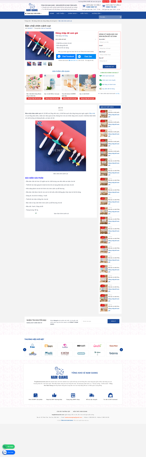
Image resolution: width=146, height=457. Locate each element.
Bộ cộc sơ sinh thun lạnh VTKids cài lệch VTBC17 (114, 277)
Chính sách (72, 13)
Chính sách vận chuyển (108, 80)
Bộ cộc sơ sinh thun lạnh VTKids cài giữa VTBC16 (114, 287)
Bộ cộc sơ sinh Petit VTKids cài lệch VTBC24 (114, 209)
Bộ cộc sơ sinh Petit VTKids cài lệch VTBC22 (114, 229)
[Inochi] (81, 353)
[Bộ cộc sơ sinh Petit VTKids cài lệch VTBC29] (104, 162)
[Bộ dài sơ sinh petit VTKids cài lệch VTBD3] (104, 133)
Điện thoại (102, 51)
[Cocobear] (113, 346)
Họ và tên (102, 39)
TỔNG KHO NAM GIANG (67, 420)
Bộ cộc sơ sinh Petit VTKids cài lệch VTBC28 (114, 170)
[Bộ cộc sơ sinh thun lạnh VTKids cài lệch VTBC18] (104, 269)
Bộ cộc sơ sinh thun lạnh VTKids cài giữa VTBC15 (114, 296)
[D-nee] (32, 346)
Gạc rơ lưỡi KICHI (84, 94)
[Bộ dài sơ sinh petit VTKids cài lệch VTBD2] (104, 143)
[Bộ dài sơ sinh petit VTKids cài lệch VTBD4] (104, 123)
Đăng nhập (106, 1)
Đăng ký (113, 1)
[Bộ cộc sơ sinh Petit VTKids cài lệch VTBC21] (104, 240)
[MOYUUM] (81, 346)
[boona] (113, 353)
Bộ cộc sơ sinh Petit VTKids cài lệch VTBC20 (114, 248)
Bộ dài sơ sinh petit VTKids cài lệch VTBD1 (113, 151)
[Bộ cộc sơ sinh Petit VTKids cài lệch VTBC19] (104, 259)
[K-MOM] (65, 353)
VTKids (110, 110)
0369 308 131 (91, 7)
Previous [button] (25, 87)
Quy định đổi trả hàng (108, 88)
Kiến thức (85, 13)
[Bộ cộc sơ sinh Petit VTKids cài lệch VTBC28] (104, 172)
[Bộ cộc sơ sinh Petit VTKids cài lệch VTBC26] (104, 191)
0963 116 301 (111, 7)
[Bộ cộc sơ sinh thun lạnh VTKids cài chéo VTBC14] (104, 307)
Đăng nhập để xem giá (67, 33)
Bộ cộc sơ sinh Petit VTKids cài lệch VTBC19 (114, 258)
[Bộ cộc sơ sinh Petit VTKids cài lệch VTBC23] (104, 220)
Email (101, 45)
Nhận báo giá (109, 66)
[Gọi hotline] (5, 446)
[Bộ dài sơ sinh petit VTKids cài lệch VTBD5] (104, 114)
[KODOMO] (32, 353)
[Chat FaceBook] (66, 56)
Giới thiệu (61, 13)
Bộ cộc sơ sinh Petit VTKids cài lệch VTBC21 (114, 238)
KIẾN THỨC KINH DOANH (80, 411)
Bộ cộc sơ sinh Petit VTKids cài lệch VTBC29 (114, 161)
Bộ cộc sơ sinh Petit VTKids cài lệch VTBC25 (114, 200)
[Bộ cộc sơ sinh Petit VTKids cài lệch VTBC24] (104, 210)
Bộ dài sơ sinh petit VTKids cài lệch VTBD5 (113, 112)
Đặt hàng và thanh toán (109, 84)
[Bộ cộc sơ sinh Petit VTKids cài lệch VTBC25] (104, 201)
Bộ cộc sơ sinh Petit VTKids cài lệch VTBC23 (114, 219)
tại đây (118, 93)
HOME (52, 13)
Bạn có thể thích (107, 107)
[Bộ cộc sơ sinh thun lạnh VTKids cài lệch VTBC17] (104, 278)
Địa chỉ (101, 58)
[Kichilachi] (65, 346)
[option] (39, 45)
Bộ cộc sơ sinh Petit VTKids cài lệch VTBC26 (114, 190)
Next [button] (96, 87)
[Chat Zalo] (86, 56)
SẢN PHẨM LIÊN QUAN (60, 71)
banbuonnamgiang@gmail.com (73, 417)
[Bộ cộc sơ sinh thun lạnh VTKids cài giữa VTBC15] (104, 298)
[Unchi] (97, 346)
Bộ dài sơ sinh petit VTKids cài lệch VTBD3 (113, 132)
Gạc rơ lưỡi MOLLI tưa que (51, 94)
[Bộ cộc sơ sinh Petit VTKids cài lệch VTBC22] (104, 230)
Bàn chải (92, 113)
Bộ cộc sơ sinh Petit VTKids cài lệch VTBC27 (114, 180)
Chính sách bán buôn (108, 75)
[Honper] (97, 353)
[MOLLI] (48, 353)
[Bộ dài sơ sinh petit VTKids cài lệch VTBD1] (104, 152)
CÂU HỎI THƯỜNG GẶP (63, 411)
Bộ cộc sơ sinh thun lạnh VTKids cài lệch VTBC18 (114, 267)
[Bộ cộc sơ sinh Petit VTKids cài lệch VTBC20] (104, 249)
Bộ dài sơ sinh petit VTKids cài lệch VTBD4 (113, 122)
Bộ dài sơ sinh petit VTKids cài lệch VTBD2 (113, 141)
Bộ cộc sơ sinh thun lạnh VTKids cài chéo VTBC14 (114, 306)
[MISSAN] (48, 346)
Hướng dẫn (96, 13)
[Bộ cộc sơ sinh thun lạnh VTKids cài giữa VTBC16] (104, 288)
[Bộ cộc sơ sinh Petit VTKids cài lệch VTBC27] (104, 181)
